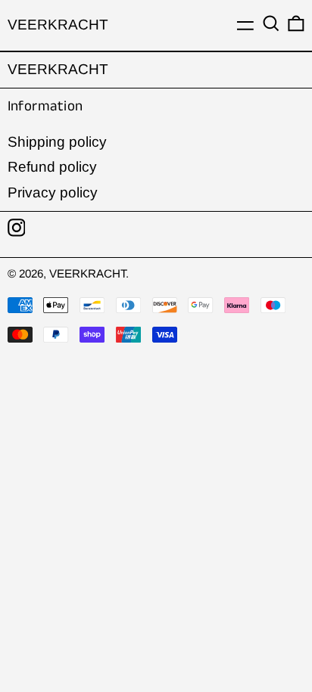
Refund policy (52, 167)
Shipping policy (57, 142)
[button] (271, 24)
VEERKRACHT (58, 25)
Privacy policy (53, 192)
